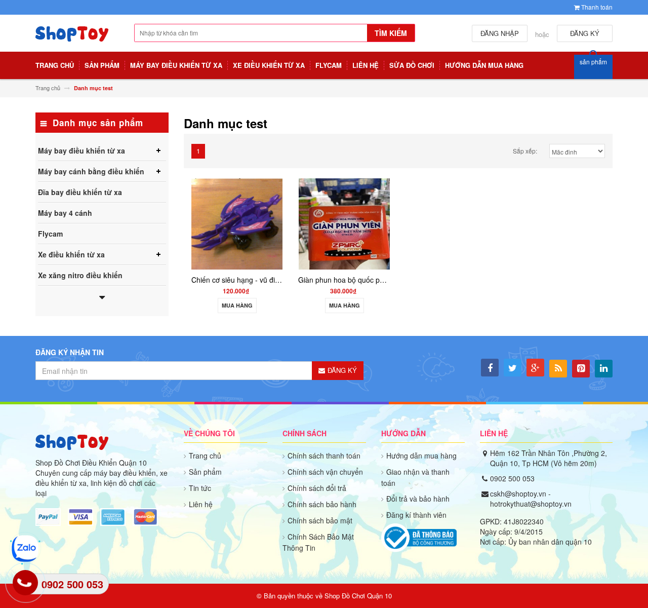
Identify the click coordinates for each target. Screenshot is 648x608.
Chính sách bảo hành (322, 504)
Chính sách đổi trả (317, 488)
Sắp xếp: (525, 150)
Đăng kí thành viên (416, 515)
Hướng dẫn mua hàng (421, 455)
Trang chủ (205, 455)
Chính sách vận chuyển (325, 472)
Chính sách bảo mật (320, 520)
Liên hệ (201, 504)
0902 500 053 (512, 478)
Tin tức (200, 488)
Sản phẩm (205, 472)
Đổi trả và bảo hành (418, 498)
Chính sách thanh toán (324, 455)
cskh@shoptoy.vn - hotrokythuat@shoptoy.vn (531, 498)
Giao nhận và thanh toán (415, 477)
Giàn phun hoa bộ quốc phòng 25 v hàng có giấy (376, 280)
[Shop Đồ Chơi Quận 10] (72, 39)
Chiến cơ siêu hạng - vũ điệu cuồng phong (259, 280)
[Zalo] (25, 548)
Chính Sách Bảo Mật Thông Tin (318, 542)
